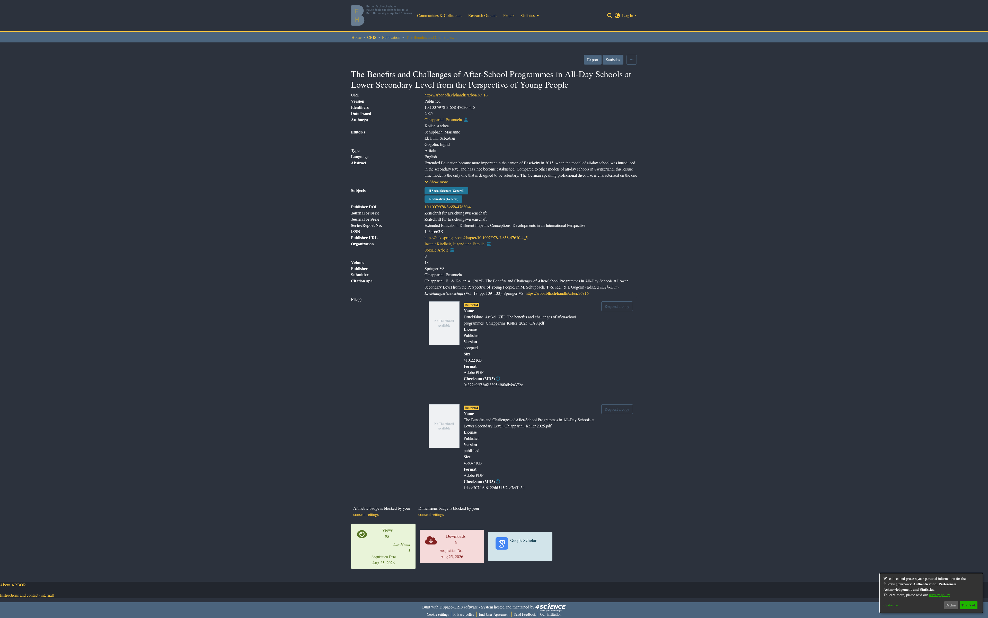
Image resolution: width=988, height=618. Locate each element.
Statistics (613, 59)
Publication (391, 37)
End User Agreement (494, 614)
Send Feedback (525, 614)
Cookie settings (438, 614)
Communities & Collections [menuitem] (439, 15)
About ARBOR (13, 584)
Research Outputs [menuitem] (482, 15)
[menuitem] (529, 15)
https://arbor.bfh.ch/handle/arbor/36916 (456, 94)
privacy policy (939, 594)
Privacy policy (463, 614)
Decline (951, 605)
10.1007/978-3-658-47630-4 (448, 206)
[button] (436, 181)
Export (592, 59)
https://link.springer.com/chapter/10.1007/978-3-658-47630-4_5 (476, 237)
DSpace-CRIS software (458, 607)
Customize (891, 605)
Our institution (550, 614)
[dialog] (931, 593)
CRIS (371, 37)
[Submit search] (610, 15)
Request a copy (617, 306)
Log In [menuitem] (627, 15)
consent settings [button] (366, 514)
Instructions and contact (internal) (27, 595)
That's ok (968, 605)
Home (356, 37)
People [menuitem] (508, 15)
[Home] (381, 15)
